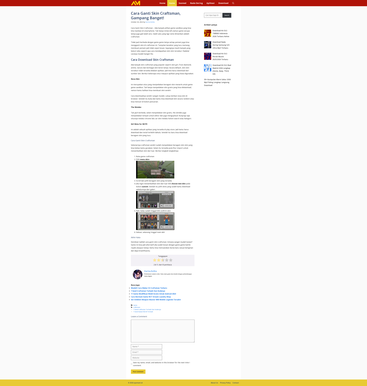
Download (223, 3)
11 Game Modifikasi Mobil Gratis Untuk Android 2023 (153, 294)
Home (162, 3)
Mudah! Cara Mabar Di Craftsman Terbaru (149, 288)
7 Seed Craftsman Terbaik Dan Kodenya (148, 291)
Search (227, 15)
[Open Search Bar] (233, 3)
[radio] (154, 260)
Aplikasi (211, 3)
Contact (236, 383)
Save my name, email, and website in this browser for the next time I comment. (161, 364)
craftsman (136, 307)
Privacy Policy (225, 383)
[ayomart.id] (135, 3)
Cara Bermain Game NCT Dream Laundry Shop (151, 297)
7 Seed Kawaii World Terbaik (143, 312)
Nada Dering (196, 3)
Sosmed (182, 3)
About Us (214, 383)
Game (172, 3)
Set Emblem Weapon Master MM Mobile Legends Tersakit (156, 299)
